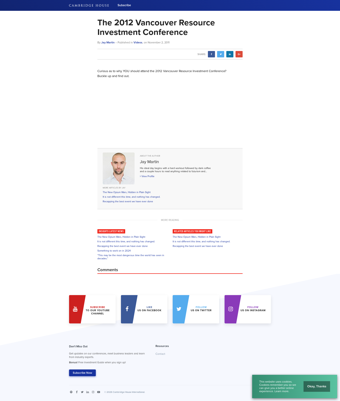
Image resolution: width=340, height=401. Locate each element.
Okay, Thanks (316, 386)
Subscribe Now (82, 373)
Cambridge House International (128, 392)
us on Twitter (201, 309)
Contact (160, 354)
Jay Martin (108, 42)
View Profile (147, 176)
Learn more (281, 391)
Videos (138, 42)
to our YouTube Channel (98, 310)
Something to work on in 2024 (114, 250)
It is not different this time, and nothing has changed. (131, 196)
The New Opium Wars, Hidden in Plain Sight (127, 192)
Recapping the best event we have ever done (128, 201)
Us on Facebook (149, 309)
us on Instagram (253, 309)
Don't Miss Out (107, 354)
